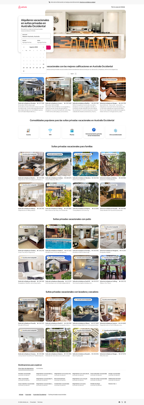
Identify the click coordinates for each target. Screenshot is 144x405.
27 (33, 67)
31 (23, 71)
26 (30, 67)
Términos (39, 402)
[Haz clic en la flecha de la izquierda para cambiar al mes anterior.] (23, 47)
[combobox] (35, 36)
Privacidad (33, 402)
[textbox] (28, 42)
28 (37, 67)
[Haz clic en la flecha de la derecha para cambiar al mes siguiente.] (43, 47)
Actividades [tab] (39, 368)
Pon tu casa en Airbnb (118, 7)
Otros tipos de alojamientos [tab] (26, 368)
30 (43, 67)
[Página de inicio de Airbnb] (22, 7)
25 (27, 67)
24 (23, 67)
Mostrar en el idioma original (87, 2)
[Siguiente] (75, 73)
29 (40, 67)
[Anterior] (68, 73)
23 (43, 64)
